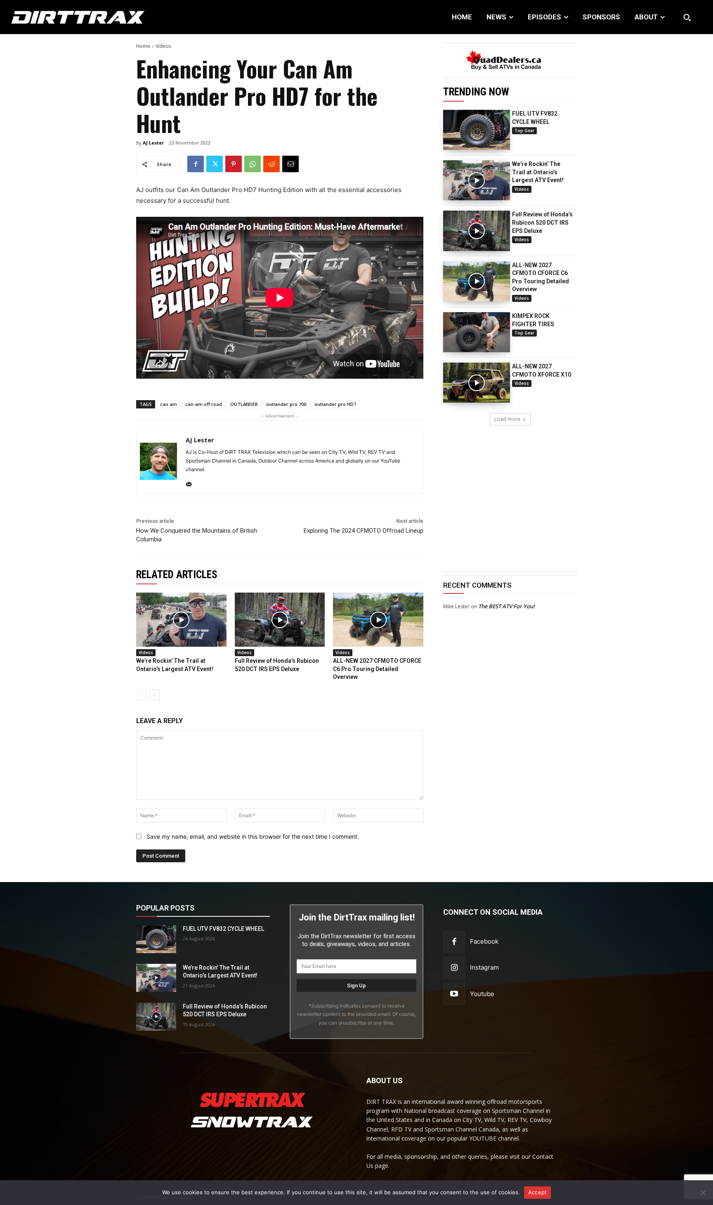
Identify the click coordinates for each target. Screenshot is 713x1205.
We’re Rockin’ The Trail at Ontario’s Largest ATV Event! (538, 172)
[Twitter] (214, 164)
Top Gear (524, 130)
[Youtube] (454, 994)
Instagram (484, 967)
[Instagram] (454, 968)
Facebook (484, 941)
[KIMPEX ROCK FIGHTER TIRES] (476, 332)
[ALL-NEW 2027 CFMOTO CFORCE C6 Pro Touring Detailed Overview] (476, 281)
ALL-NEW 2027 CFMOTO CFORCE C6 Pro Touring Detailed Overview (377, 668)
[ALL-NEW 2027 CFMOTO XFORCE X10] (476, 383)
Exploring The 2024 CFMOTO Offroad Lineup (363, 530)
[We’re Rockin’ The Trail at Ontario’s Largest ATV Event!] (476, 180)
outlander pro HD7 (335, 404)
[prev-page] (141, 695)
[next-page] (154, 695)
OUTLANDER (244, 404)
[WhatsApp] (252, 164)
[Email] (290, 164)
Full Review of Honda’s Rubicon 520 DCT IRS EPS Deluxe (542, 222)
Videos (163, 46)
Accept (537, 1192)
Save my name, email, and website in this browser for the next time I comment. (252, 836)
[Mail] (189, 482)
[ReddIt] (271, 164)
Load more (507, 418)
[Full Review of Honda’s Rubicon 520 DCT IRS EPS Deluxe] (476, 231)
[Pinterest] (233, 164)
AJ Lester (153, 143)
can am (168, 404)
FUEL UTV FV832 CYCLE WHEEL (223, 928)
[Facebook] (195, 164)
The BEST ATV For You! (506, 606)
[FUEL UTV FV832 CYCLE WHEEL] (476, 130)
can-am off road (203, 404)
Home (143, 46)
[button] (687, 17)
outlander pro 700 (286, 404)
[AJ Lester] (158, 461)
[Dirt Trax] (73, 17)
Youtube (482, 994)
